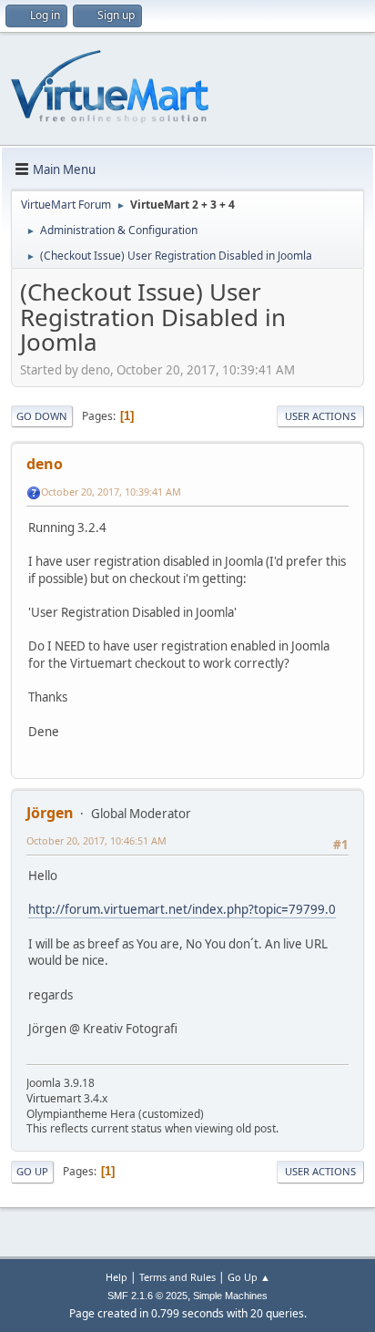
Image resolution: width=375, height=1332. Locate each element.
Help (116, 1277)
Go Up (32, 1171)
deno (44, 464)
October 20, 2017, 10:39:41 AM (111, 491)
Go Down (41, 416)
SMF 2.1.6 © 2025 (147, 1295)
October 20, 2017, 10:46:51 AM (96, 840)
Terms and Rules (177, 1277)
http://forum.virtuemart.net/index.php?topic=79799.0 (182, 909)
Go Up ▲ (249, 1277)
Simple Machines (230, 1295)
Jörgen (50, 813)
